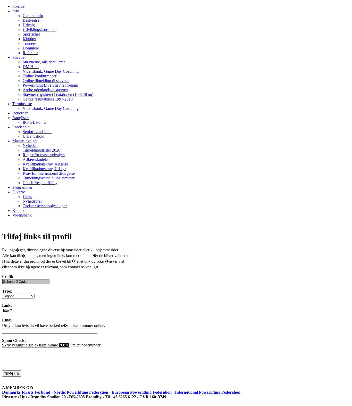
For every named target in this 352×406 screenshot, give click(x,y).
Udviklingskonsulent (39, 29)
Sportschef (31, 34)
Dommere (31, 48)
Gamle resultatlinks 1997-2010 (48, 99)
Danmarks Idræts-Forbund (26, 392)
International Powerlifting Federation (207, 392)
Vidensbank (22, 215)
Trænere (29, 43)
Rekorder (20, 113)
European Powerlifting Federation (142, 392)
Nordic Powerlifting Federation (81, 392)
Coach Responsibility (40, 182)
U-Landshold (33, 136)
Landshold (21, 127)
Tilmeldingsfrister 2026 (41, 150)
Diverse (18, 192)
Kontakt (19, 210)
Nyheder (30, 145)
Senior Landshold (37, 131)
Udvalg (29, 25)
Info (15, 11)
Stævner (19, 57)
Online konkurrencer (39, 76)
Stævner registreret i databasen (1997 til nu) (58, 94)
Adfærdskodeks (35, 159)
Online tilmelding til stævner (46, 80)
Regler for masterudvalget (44, 155)
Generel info (33, 15)
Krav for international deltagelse (49, 173)
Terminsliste (22, 104)
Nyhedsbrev (33, 201)
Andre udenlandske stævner (45, 90)
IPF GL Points (34, 122)
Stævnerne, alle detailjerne (44, 62)
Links (27, 196)
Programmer (22, 187)
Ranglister (20, 117)
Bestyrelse (31, 20)
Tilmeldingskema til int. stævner (48, 178)
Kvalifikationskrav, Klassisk (45, 164)
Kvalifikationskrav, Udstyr (44, 169)
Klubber (29, 39)
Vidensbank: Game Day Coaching (51, 71)
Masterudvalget (24, 141)
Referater (30, 53)
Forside (18, 6)
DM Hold (31, 66)
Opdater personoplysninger (45, 206)
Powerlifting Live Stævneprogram (50, 85)
